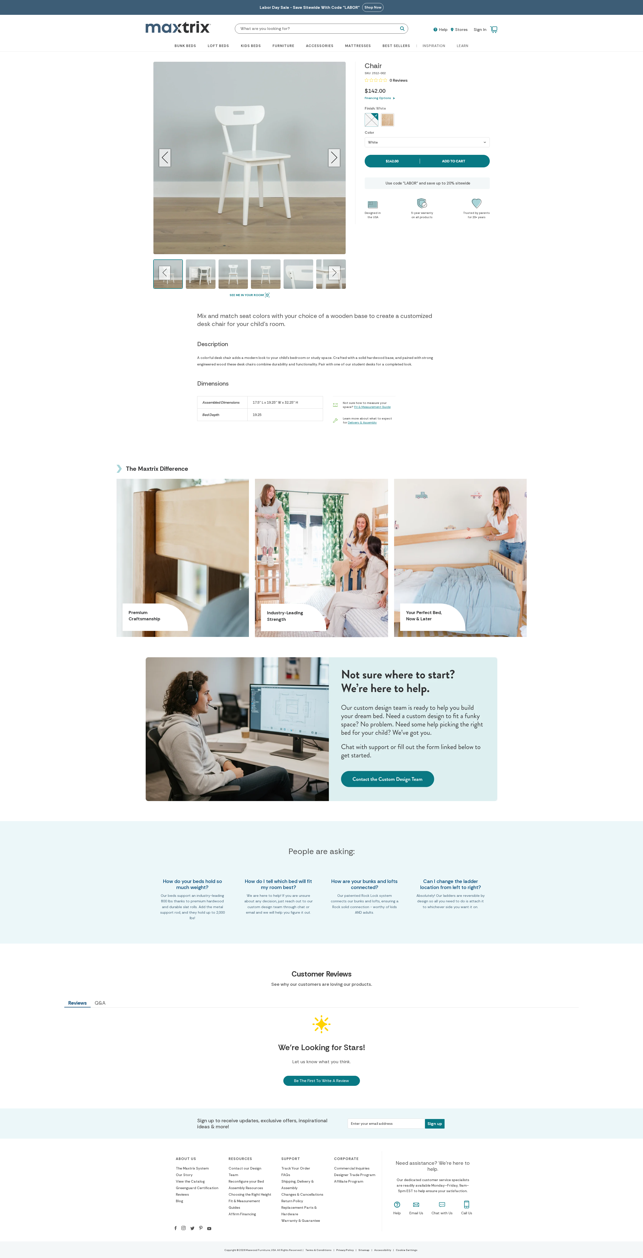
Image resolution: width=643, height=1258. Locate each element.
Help (443, 29)
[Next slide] (334, 158)
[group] (201, 274)
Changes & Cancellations (302, 1194)
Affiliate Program (348, 1181)
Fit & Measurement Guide (372, 407)
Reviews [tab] (77, 1003)
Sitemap (363, 1250)
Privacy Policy (345, 1250)
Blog (179, 1201)
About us (186, 1158)
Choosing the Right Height (250, 1194)
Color (369, 132)
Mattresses (358, 45)
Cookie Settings (406, 1250)
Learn (462, 45)
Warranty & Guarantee (300, 1220)
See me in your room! (247, 295)
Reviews (182, 1194)
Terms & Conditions (318, 1250)
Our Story (184, 1175)
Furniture (283, 45)
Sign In (480, 29)
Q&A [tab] (100, 1003)
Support (290, 1158)
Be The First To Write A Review (321, 1080)
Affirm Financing (242, 1214)
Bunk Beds (185, 45)
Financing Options (378, 98)
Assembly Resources (246, 1188)
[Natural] (387, 120)
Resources (240, 1158)
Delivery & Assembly (362, 423)
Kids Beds (251, 45)
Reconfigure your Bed (246, 1181)
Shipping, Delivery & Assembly (297, 1184)
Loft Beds (218, 45)
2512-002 (379, 73)
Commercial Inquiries (351, 1168)
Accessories (320, 45)
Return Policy (292, 1201)
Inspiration (434, 45)
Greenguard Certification (197, 1188)
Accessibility (382, 1250)
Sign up (434, 1123)
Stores (461, 29)
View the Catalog (190, 1181)
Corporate (346, 1158)
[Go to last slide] (165, 158)
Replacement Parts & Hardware (299, 1210)
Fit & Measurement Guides (244, 1204)
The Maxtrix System (192, 1168)
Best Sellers (396, 45)
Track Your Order (295, 1168)
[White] (371, 120)
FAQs (285, 1175)
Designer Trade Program (354, 1175)
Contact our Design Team (245, 1171)
